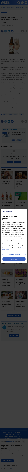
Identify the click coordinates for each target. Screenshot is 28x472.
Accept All (14, 259)
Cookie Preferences (14, 254)
